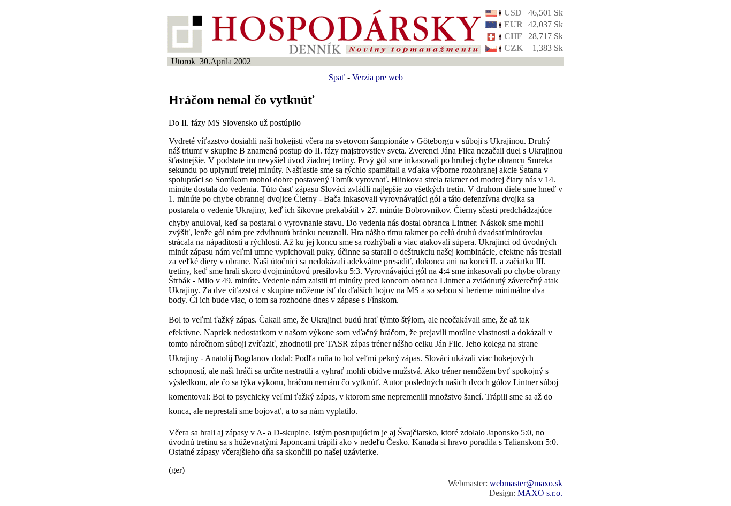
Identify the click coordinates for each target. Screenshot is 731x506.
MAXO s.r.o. (539, 492)
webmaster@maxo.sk (526, 483)
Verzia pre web (377, 77)
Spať (337, 77)
